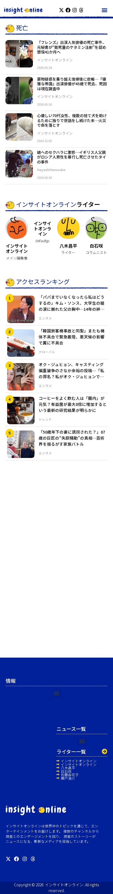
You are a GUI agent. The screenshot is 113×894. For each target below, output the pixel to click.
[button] (104, 10)
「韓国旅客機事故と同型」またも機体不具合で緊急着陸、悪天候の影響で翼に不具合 (71, 337)
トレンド (45, 419)
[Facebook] (68, 10)
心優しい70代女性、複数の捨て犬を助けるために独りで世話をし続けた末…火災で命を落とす (72, 120)
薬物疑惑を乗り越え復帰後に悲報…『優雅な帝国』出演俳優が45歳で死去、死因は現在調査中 (72, 83)
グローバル (47, 352)
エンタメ (45, 318)
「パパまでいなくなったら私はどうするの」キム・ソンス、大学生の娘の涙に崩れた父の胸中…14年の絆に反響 (71, 306)
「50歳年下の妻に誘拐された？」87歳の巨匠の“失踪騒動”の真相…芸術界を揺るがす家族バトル (72, 438)
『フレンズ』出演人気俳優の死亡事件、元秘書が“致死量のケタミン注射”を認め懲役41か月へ (71, 47)
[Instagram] (74, 10)
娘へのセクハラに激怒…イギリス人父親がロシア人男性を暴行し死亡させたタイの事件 (71, 157)
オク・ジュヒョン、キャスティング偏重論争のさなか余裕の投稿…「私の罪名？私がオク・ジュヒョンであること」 (71, 373)
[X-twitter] (61, 10)
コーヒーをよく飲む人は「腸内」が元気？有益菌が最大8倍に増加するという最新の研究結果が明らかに (73, 404)
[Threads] (81, 10)
